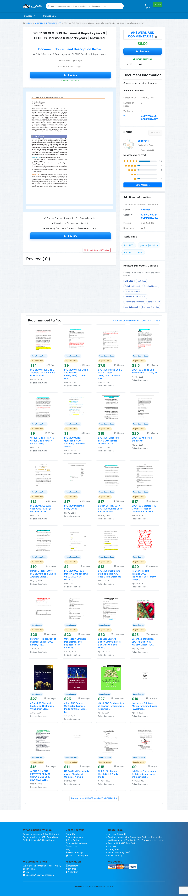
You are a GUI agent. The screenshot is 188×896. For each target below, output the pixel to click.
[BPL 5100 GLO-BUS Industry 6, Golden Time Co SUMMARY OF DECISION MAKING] (77, 540)
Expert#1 (143, 140)
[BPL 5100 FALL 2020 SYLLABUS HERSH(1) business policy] (43, 475)
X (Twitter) (72, 872)
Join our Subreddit (117, 834)
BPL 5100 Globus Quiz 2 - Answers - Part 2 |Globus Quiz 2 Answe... (43, 372)
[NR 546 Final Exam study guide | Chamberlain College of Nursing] (77, 740)
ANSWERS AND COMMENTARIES (48, 23)
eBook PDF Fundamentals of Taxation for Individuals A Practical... (111, 706)
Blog (68, 849)
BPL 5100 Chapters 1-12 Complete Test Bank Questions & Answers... (144, 508)
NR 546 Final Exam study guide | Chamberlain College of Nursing (76, 774)
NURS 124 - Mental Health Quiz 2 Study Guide (108, 774)
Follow (156, 132)
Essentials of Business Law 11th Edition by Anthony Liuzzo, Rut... (143, 642)
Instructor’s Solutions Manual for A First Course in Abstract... (144, 706)
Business (28, 23)
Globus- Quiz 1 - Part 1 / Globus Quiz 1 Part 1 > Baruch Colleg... (42, 440)
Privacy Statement (74, 837)
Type (125, 116)
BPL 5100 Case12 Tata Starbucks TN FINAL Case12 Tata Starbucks (109, 574)
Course (126, 209)
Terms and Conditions (76, 843)
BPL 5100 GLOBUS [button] (133, 252)
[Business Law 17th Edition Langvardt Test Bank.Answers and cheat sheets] (111, 608)
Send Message (143, 185)
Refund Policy (72, 840)
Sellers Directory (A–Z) (79, 855)
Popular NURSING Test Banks (122, 843)
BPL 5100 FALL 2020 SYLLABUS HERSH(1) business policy (41, 508)
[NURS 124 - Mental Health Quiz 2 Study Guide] (111, 740)
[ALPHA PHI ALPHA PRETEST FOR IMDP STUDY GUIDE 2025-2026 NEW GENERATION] (43, 740)
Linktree (72, 868)
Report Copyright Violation (98, 250)
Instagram (73, 865)
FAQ (27, 872)
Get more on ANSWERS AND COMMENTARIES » (136, 320)
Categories (48, 16)
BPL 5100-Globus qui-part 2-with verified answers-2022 (109, 440)
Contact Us (71, 846)
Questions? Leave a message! (39, 875)
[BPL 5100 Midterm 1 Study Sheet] (144, 407)
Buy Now (72, 75)
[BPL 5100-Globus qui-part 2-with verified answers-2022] (111, 407)
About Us (70, 834)
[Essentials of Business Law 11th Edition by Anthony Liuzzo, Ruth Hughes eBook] (144, 608)
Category (127, 214)
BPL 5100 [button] (128, 245)
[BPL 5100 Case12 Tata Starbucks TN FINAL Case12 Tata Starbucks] (111, 540)
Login (147, 7)
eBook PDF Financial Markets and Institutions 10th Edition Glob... (42, 706)
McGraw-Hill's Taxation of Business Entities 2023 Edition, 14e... (43, 642)
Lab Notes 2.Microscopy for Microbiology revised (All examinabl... (144, 774)
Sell (159, 4)
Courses (28, 16)
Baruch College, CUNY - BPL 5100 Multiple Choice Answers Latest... (111, 508)
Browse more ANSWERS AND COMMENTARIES (94, 798)
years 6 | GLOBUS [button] (149, 245)
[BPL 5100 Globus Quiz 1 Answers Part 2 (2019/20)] (144, 339)
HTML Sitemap (75, 852)
